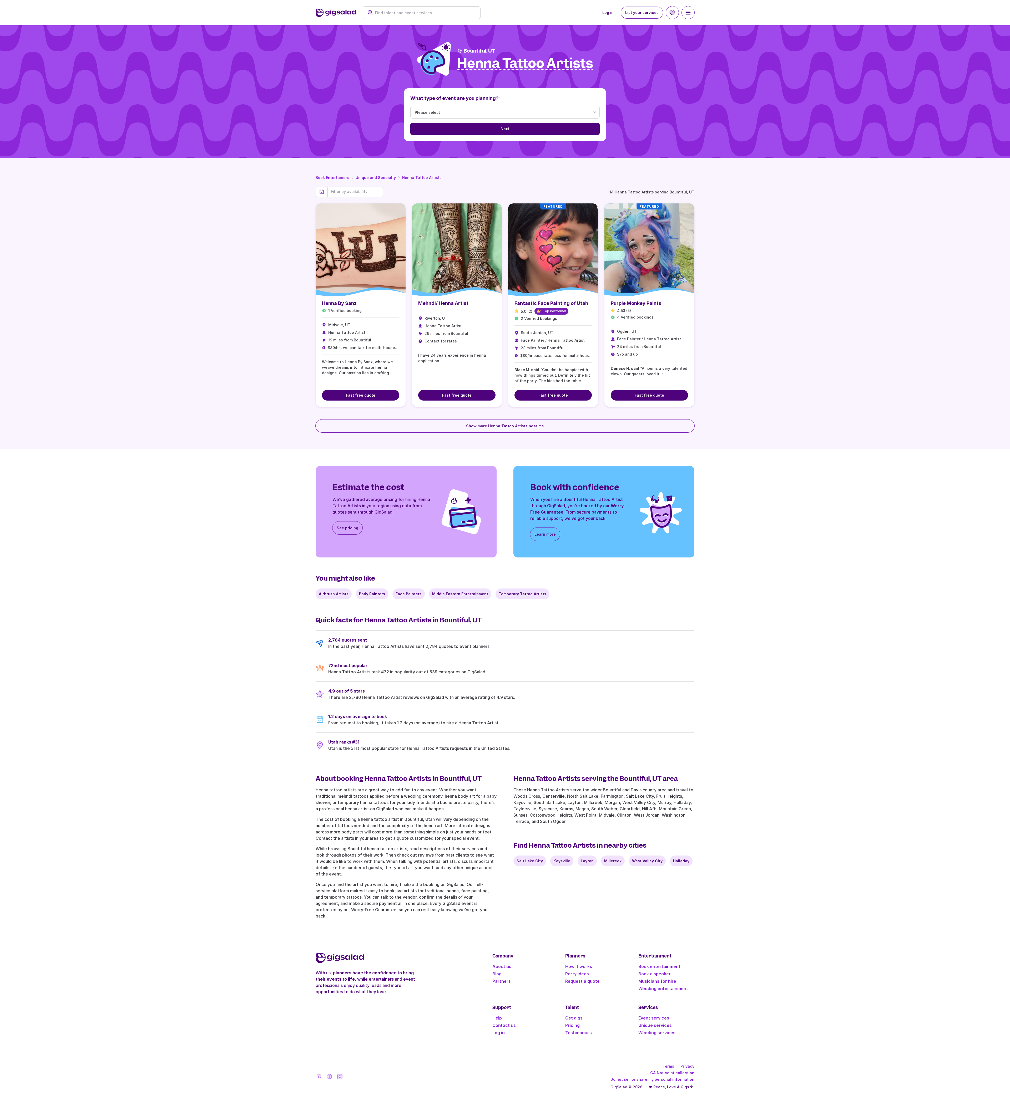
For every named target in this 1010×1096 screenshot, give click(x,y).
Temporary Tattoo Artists (522, 594)
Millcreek (613, 861)
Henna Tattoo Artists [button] (525, 63)
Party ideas (577, 973)
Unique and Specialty (376, 177)
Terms (668, 1066)
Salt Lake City (530, 861)
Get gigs (574, 1018)
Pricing (572, 1025)
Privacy (687, 1066)
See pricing (347, 528)
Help (497, 1018)
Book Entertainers (332, 177)
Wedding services (656, 1032)
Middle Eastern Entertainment (460, 594)
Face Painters (409, 594)
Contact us (504, 1025)
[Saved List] (672, 12)
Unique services (655, 1025)
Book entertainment (659, 966)
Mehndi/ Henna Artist (443, 303)
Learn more (545, 534)
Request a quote (582, 981)
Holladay (681, 861)
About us (501, 966)
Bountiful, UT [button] (479, 51)
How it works (578, 966)
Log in (608, 12)
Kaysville (561, 861)
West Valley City (647, 861)
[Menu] (688, 12)
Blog (497, 973)
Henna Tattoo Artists (422, 177)
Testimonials (578, 1032)
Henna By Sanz (339, 303)
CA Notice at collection (672, 1073)
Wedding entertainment (663, 988)
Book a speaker (654, 973)
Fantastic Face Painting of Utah (551, 303)
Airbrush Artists (334, 594)
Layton (587, 861)
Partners (501, 981)
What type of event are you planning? (454, 98)
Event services (653, 1018)
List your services (642, 12)
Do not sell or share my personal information (652, 1079)
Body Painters (372, 594)
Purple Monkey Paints (636, 303)
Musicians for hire (657, 981)
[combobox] (424, 13)
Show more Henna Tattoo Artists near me (505, 426)
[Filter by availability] (355, 191)
